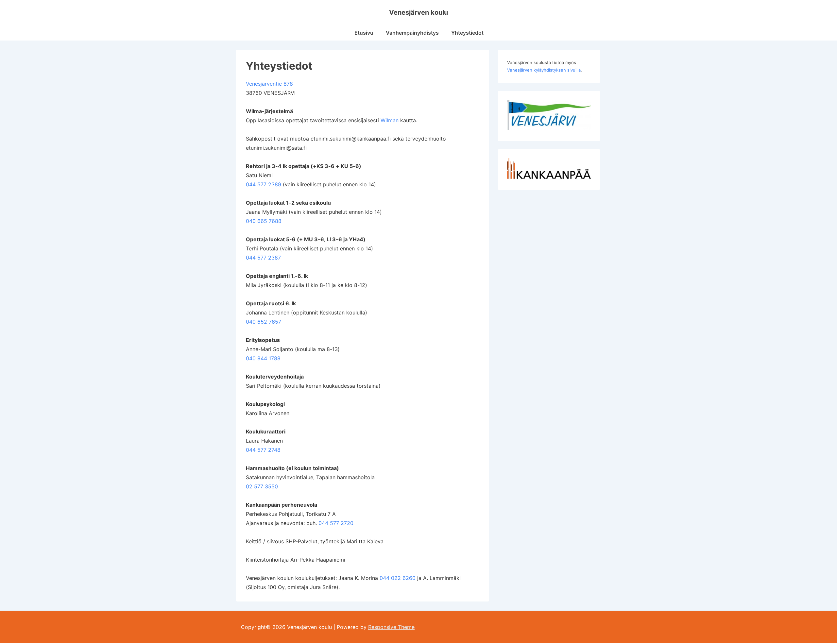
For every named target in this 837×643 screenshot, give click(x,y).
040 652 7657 (263, 321)
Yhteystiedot (467, 32)
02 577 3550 (262, 486)
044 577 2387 (263, 257)
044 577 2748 (263, 450)
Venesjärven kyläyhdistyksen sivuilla (544, 70)
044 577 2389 (263, 184)
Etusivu (363, 32)
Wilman (390, 120)
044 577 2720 (335, 523)
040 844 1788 (263, 358)
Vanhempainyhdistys (412, 32)
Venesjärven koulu (418, 12)
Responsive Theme (391, 627)
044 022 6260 (398, 578)
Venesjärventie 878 (269, 83)
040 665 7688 (264, 221)
